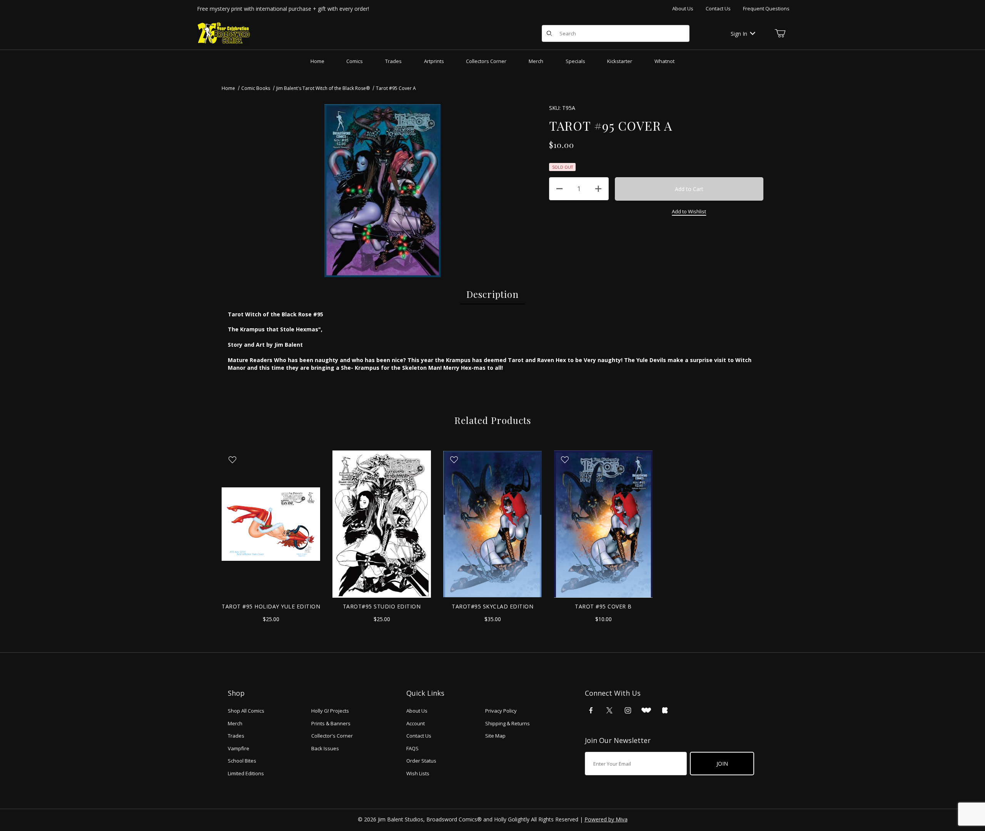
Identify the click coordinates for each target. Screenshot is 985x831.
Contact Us (718, 8)
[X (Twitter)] (609, 710)
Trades (236, 735)
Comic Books (255, 88)
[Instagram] (627, 710)
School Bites (242, 760)
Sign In (739, 33)
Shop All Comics (246, 710)
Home (228, 88)
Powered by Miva (606, 819)
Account (415, 723)
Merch (235, 723)
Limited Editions (246, 773)
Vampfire (238, 748)
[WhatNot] (646, 710)
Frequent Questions (766, 8)
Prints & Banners (331, 723)
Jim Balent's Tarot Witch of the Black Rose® (323, 88)
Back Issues (325, 748)
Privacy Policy (501, 710)
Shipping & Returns (507, 723)
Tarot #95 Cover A (396, 88)
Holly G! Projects (330, 710)
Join (722, 763)
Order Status (421, 760)
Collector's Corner (332, 735)
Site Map (495, 735)
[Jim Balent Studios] (224, 33)
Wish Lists (417, 773)
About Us (682, 8)
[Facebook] (591, 710)
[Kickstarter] (665, 710)
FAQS (412, 748)
